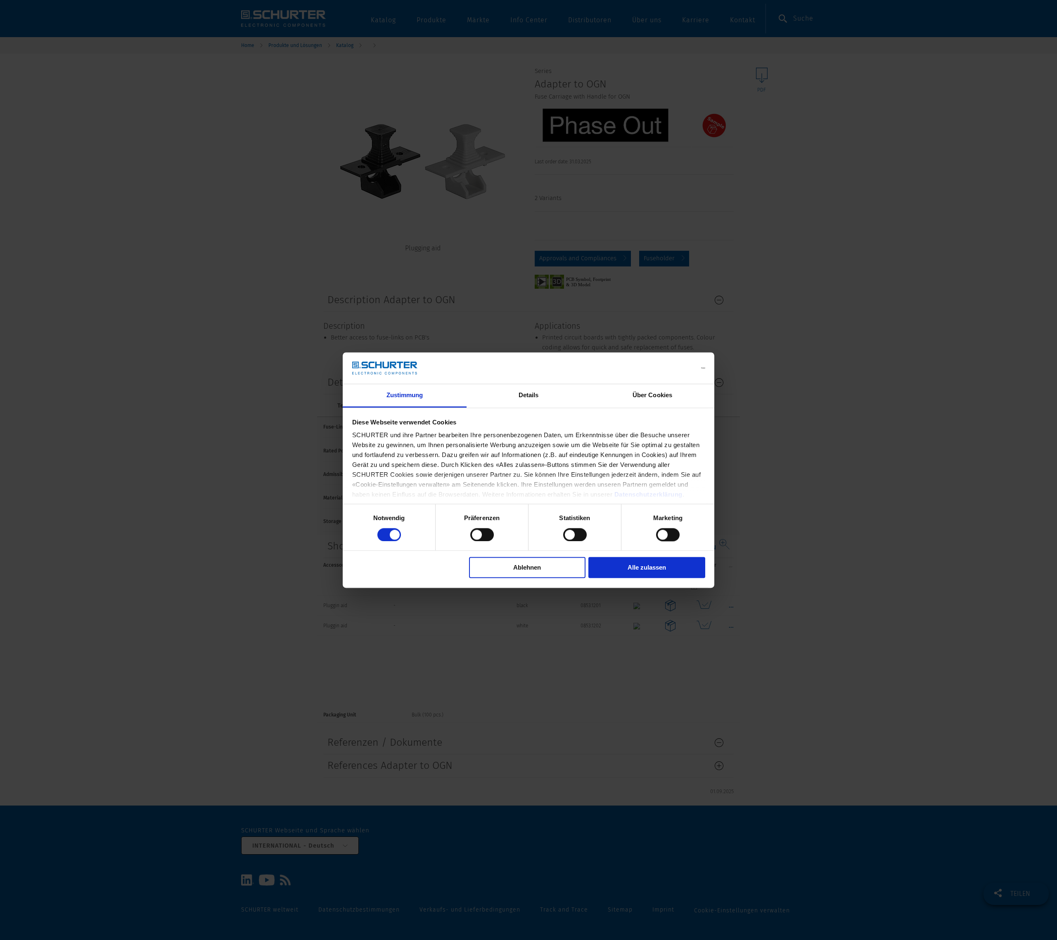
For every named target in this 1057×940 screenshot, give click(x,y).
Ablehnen (527, 567)
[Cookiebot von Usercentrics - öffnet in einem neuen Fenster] (669, 368)
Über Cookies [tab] (652, 395)
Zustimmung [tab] (404, 395)
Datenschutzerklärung (648, 494)
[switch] (482, 534)
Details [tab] (529, 395)
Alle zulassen (647, 567)
